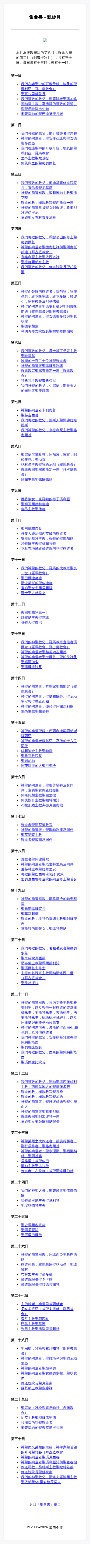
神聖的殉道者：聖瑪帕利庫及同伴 (47, 830)
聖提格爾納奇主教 (35, 262)
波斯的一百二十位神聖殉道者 (43, 361)
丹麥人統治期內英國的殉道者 (43, 534)
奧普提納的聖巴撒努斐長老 (42, 114)
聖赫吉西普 (29, 415)
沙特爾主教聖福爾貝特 (38, 543)
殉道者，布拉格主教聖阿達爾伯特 (47, 1171)
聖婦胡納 (28, 761)
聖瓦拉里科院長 (33, 94)
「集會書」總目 (48, 1505)
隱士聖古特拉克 (33, 593)
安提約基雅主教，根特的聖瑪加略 (47, 538)
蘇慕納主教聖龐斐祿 (36, 1388)
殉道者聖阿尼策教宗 (36, 825)
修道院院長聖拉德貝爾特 (40, 1284)
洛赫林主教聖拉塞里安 (38, 869)
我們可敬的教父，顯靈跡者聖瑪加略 (49, 99)
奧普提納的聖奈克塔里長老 (42, 1428)
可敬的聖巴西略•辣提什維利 (42, 874)
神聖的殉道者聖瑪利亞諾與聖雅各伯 (49, 1462)
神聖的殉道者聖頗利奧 (38, 1368)
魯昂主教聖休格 (33, 509)
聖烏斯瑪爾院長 (33, 909)
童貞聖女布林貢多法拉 (38, 217)
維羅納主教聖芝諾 (35, 617)
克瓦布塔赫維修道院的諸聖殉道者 (47, 548)
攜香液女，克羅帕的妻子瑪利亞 (45, 499)
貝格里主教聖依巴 (35, 1161)
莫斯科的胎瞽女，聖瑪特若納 (43, 929)
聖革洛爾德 (29, 914)
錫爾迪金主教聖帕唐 (36, 751)
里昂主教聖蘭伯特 (35, 711)
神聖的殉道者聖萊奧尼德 (40, 1111)
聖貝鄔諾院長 (31, 1047)
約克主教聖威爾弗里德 (38, 1418)
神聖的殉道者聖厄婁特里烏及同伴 (47, 864)
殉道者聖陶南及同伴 (36, 840)
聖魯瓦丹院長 (31, 756)
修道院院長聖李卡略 (36, 1279)
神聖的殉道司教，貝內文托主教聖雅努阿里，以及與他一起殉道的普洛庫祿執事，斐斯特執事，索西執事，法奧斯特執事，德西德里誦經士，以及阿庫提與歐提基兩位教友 (49, 1012)
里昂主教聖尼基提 (35, 158)
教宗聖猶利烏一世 (35, 612)
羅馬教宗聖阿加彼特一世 (40, 1116)
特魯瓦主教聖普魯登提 (38, 381)
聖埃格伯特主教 (33, 1205)
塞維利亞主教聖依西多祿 (40, 257)
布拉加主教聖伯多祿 (36, 1274)
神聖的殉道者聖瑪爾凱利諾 (42, 366)
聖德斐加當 (29, 326)
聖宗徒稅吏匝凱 (33, 958)
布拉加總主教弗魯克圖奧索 (42, 805)
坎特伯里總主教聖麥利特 (40, 1200)
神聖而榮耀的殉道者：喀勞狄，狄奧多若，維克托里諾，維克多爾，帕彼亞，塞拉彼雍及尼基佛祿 (49, 296)
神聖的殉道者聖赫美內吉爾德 (43, 652)
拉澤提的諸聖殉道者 (36, 1423)
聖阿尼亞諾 (29, 1230)
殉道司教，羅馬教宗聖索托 (42, 1092)
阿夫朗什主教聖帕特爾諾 (40, 800)
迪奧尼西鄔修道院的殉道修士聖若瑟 (49, 879)
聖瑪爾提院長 (31, 667)
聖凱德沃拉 (29, 983)
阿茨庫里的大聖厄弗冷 (38, 766)
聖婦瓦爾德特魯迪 (35, 504)
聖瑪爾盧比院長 (33, 1062)
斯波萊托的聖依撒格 (36, 583)
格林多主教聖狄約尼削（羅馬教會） (49, 465)
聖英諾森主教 (31, 835)
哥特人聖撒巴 (31, 622)
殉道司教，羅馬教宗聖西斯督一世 (47, 203)
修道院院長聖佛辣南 (36, 1472)
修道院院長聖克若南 (36, 1383)
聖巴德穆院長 (31, 529)
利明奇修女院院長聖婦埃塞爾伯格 (47, 331)
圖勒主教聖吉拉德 (35, 1166)
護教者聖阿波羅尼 (35, 859)
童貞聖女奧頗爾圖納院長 (40, 1121)
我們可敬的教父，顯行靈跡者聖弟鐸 (49, 133)
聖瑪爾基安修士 (33, 968)
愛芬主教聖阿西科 (35, 1319)
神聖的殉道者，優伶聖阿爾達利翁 (47, 706)
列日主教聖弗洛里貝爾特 (40, 1329)
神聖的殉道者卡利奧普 (38, 410)
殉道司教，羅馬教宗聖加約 (42, 1097)
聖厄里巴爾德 (31, 1235)
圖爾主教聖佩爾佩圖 (36, 479)
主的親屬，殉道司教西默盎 (42, 1304)
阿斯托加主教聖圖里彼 (38, 795)
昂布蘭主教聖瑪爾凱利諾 (40, 963)
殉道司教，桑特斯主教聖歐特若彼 (47, 1467)
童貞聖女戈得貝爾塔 (36, 588)
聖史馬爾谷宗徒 (33, 1225)
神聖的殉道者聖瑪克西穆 (40, 1457)
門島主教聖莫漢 (33, 1324)
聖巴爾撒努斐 (31, 578)
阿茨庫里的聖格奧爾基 (38, 163)
